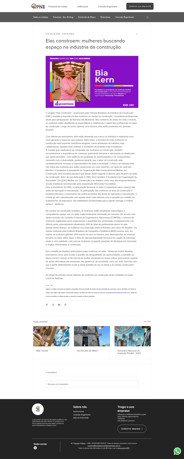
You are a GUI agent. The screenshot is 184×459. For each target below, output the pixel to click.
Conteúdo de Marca (87, 17)
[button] (61, 6)
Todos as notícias (40, 17)
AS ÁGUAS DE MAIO (87, 350)
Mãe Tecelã (42, 350)
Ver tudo (147, 321)
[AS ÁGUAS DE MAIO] (92, 336)
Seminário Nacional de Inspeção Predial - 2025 (129, 351)
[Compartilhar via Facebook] (47, 304)
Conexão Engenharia (124, 17)
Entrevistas (105, 17)
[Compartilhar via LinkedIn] (59, 304)
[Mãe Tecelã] (51, 336)
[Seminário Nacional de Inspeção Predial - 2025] (133, 336)
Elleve (83, 443)
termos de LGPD (123, 448)
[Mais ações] (136, 33)
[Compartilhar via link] (65, 304)
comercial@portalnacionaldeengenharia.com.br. (104, 446)
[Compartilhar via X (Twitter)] (53, 304)
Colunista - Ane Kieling (63, 17)
